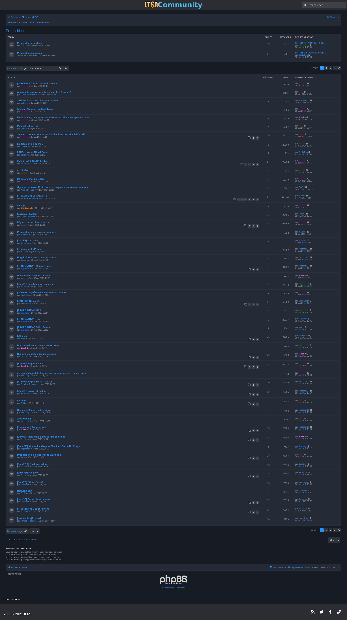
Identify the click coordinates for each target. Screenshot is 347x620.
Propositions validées (29, 43)
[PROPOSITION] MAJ (29, 310)
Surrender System (27, 214)
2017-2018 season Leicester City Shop (38, 100)
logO (301, 92)
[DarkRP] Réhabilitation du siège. (35, 284)
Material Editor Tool (28, 126)
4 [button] (334, 67)
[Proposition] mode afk (30, 363)
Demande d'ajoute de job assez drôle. (38, 345)
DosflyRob (303, 55)
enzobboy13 (304, 249)
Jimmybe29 (304, 336)
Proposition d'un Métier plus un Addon (39, 454)
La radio (21, 400)
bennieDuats (304, 100)
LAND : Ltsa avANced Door (32, 152)
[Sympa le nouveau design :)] (173, 5)
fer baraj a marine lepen (30, 179)
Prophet (302, 196)
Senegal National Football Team (35, 109)
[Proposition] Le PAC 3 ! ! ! (32, 196)
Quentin (24, 128)
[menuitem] (34, 17)
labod (301, 134)
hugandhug (25, 449)
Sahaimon (25, 163)
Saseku (302, 144)
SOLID (24, 251)
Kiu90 (23, 457)
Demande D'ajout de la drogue (34, 410)
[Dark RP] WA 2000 (27, 472)
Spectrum (25, 467)
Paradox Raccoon (29, 198)
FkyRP (302, 187)
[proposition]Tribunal (29, 518)
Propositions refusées (29, 53)
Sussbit (302, 117)
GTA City (16, 599)
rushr (23, 225)
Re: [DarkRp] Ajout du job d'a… (310, 43)
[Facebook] (330, 611)
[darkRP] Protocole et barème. (34, 499)
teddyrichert (304, 482)
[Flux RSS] (313, 611)
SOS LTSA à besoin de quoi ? (34, 161)
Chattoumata (27, 208)
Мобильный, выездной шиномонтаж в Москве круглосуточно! (53, 117)
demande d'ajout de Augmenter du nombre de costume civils (51, 373)
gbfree (23, 155)
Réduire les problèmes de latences (36, 354)
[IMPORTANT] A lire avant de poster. (37, 83)
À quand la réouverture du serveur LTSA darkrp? (44, 92)
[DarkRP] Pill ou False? (30, 482)
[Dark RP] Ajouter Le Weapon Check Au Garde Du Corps (48, 446)
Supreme (303, 240)
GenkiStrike (26, 295)
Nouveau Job (24, 490)
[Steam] (339, 611)
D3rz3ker (25, 260)
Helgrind (25, 86)
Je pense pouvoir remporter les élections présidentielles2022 (51, 134)
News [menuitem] (27, 17)
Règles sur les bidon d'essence (34, 222)
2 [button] (326, 67)
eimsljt (21, 205)
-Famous (25, 234)
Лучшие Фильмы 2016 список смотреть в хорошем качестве (52, 187)
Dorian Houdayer (28, 94)
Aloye (23, 338)
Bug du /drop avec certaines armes (36, 257)
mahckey (25, 103)
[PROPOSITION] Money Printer (34, 266)
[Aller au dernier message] (308, 83)
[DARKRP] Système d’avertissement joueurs (41, 292)
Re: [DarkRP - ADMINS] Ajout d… (311, 53)
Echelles (22, 336)
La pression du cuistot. (30, 144)
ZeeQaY (24, 493)
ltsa (27, 614)
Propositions (15, 31)
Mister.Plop (304, 45)
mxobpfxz (22, 170)
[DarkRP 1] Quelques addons (33, 464)
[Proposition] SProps (29, 249)
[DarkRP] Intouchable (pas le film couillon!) (41, 436)
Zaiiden (24, 403)
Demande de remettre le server (34, 275)
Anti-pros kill (24, 418)
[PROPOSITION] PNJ (28, 319)
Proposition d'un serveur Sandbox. (36, 232)
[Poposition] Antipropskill (31, 427)
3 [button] (330, 67)
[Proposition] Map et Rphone (33, 508)
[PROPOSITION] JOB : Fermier (34, 327)
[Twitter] (321, 611)
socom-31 (25, 356)
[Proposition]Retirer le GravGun (35, 381)
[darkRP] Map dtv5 (27, 240)
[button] (339, 68)
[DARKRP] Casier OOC (29, 301)
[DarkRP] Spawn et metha (31, 391)
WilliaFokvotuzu (27, 190)
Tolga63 (302, 214)
